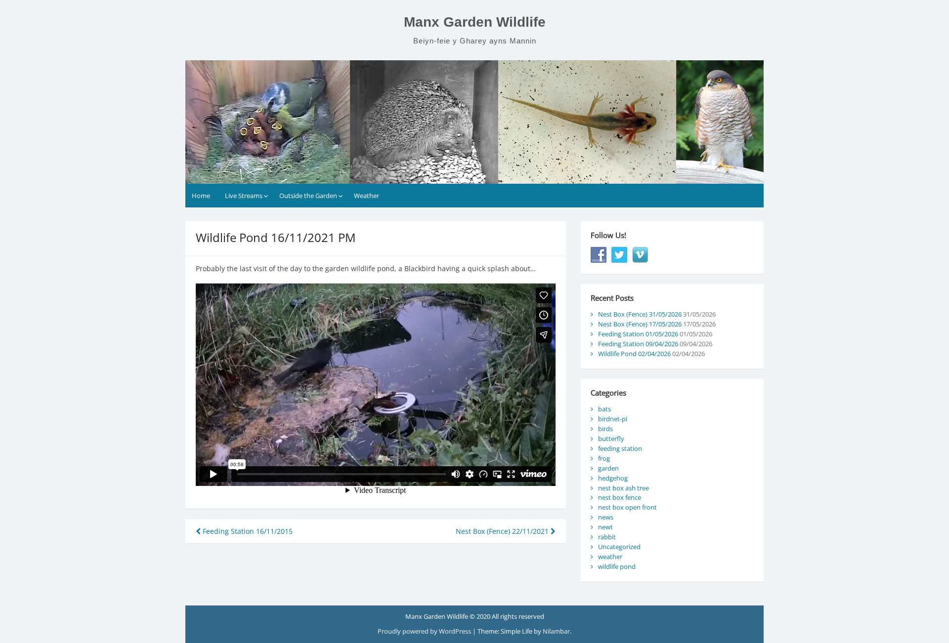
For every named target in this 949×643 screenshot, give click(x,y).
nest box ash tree (623, 487)
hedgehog (613, 478)
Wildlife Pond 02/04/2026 (634, 353)
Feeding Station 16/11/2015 (247, 531)
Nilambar (556, 631)
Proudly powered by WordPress (425, 631)
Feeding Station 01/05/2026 (638, 333)
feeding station (620, 448)
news (605, 517)
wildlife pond (617, 566)
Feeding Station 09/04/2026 (638, 343)
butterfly (611, 438)
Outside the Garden (308, 195)
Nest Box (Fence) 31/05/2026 (640, 314)
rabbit (607, 536)
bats (604, 408)
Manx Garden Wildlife (475, 22)
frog (604, 458)
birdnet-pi (612, 418)
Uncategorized (619, 546)
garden (608, 468)
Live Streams (243, 195)
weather (610, 556)
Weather (366, 195)
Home (201, 195)
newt (605, 526)
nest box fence (619, 497)
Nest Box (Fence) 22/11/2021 (503, 531)
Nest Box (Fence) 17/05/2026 (640, 324)
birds (605, 428)
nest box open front (627, 507)
